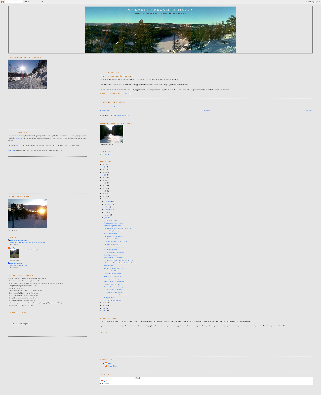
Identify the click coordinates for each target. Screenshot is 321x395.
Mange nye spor (109, 297)
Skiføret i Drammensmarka (160, 10)
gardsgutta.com (15, 247)
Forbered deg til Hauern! (112, 225)
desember (108, 201)
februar (107, 215)
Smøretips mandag (110, 255)
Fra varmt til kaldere (111, 271)
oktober (107, 207)
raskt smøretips (109, 265)
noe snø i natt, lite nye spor (113, 284)
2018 (104, 183)
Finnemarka (17, 138)
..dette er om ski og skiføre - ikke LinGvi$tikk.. (120, 263)
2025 (104, 164)
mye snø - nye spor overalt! (113, 292)
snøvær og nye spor (110, 249)
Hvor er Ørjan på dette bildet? (114, 257)
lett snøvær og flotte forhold (113, 236)
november (108, 204)
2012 (104, 199)
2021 (104, 175)
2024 (104, 167)
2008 (104, 311)
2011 (104, 303)
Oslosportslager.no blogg (19, 240)
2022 (104, 172)
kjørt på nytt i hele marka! (113, 276)
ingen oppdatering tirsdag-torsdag (115, 241)
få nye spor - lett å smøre (112, 279)
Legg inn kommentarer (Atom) (119, 115)
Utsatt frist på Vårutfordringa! (29, 250)
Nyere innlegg (105, 110)
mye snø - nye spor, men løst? (114, 247)
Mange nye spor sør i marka (113, 223)
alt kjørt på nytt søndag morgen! (115, 281)
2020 (104, 177)
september (108, 209)
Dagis (109, 363)
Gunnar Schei (112, 366)
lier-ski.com (12, 150)
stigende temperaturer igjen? (113, 268)
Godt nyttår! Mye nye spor (113, 300)
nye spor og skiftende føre (113, 273)
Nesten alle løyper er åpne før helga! (116, 287)
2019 (104, 180)
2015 (104, 191)
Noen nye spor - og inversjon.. (114, 252)
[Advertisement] (145, 60)
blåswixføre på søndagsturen (113, 231)
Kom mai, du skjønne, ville (18, 265)
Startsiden (207, 110)
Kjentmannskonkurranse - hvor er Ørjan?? (118, 228)
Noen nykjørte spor (110, 220)
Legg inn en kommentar (108, 107)
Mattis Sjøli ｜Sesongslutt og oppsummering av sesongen (27, 242)
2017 (104, 185)
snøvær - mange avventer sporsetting (116, 75)
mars (106, 212)
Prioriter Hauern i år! (111, 239)
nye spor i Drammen (111, 233)
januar (107, 217)
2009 (104, 308)
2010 (104, 305)
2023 (104, 169)
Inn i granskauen (16, 263)
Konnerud (72, 136)
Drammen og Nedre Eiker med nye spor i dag (119, 260)
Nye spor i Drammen (111, 244)
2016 (104, 188)
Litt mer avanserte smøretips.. (114, 289)
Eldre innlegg (308, 110)
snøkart (18, 145)
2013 (104, 196)
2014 (104, 193)
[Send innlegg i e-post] (129, 93)
